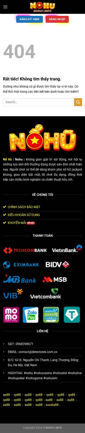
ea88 (49, 400)
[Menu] (5, 7)
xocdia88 (52, 405)
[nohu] (42, 7)
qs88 (6, 395)
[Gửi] (78, 102)
